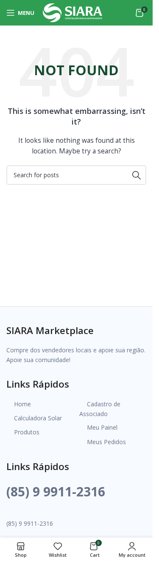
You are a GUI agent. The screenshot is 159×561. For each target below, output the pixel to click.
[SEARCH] (136, 175)
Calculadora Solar (38, 418)
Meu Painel (102, 427)
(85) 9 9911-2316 (55, 491)
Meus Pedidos (106, 442)
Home (22, 404)
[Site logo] (72, 12)
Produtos (26, 432)
